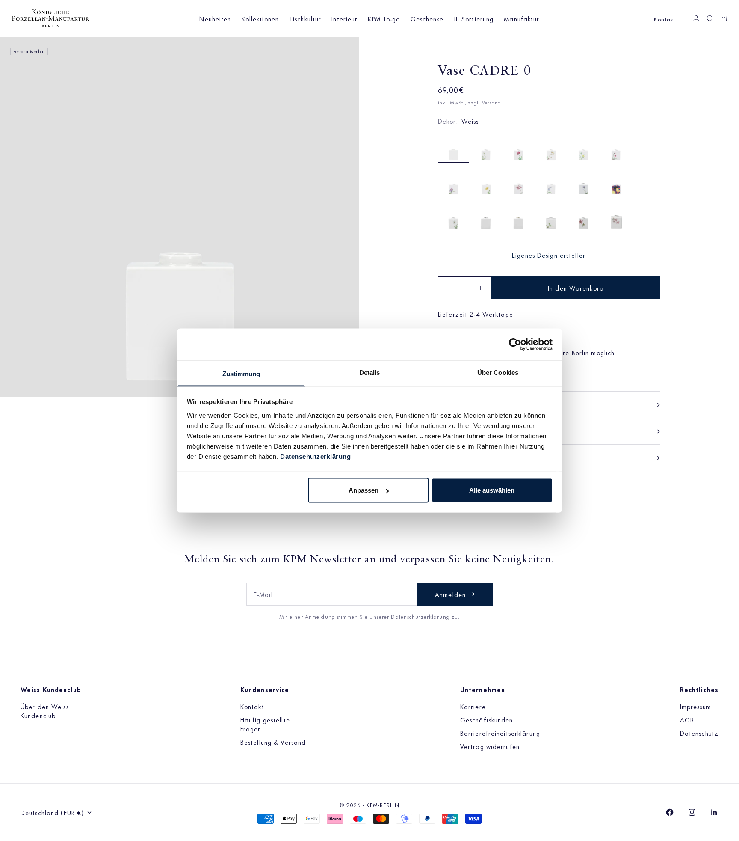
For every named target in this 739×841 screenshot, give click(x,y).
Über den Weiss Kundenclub (45, 710)
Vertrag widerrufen (490, 746)
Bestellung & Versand (273, 742)
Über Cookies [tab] (497, 372)
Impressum (695, 706)
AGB (687, 720)
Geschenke (427, 19)
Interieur (344, 19)
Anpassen (363, 490)
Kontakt (664, 18)
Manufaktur (521, 19)
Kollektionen (260, 19)
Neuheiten (215, 19)
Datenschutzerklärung (315, 456)
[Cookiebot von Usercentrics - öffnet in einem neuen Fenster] (515, 344)
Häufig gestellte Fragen (265, 724)
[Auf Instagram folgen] (692, 812)
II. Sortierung (474, 19)
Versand (491, 102)
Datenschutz (699, 733)
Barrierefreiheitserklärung (500, 733)
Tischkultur (305, 19)
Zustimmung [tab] (241, 373)
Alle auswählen (491, 490)
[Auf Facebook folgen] (669, 812)
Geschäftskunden (486, 720)
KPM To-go (384, 19)
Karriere (473, 706)
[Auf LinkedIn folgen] (714, 812)
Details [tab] (369, 372)
